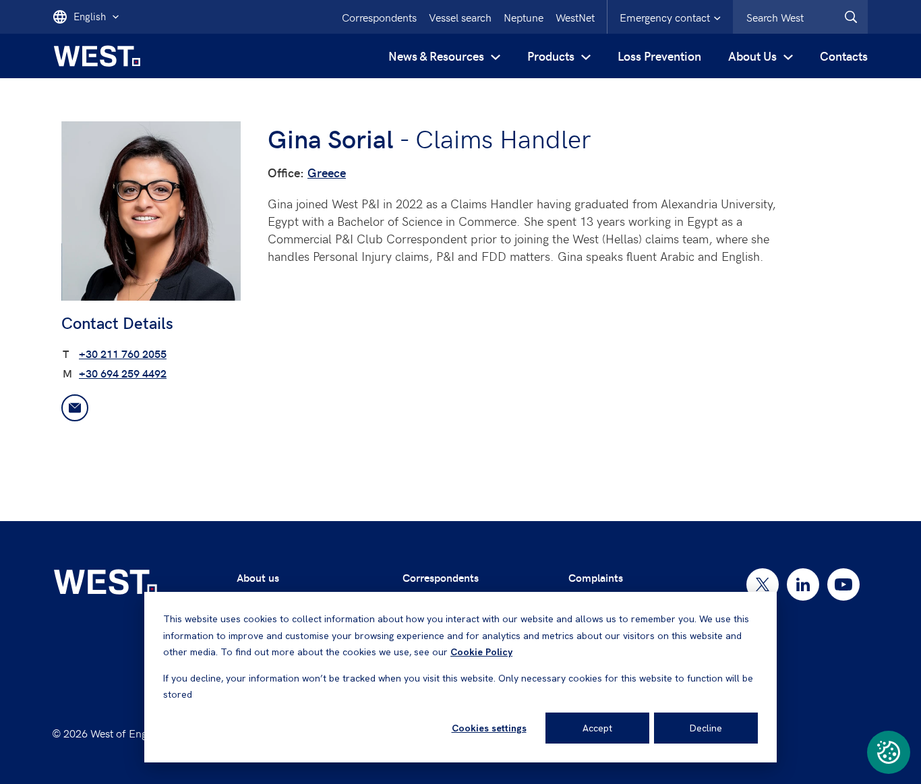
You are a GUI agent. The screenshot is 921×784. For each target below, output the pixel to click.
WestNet (575, 16)
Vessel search (460, 16)
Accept (597, 728)
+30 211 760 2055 (123, 353)
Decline (706, 728)
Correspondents (379, 16)
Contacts (844, 55)
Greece (326, 172)
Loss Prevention (659, 55)
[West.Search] (851, 17)
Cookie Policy (481, 652)
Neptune (523, 16)
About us (258, 577)
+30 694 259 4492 (123, 373)
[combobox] (800, 17)
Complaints (595, 577)
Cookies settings (489, 728)
